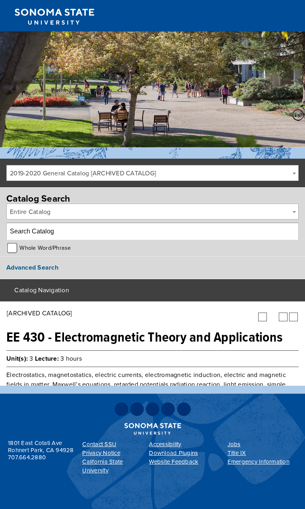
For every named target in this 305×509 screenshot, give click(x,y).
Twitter (137, 409)
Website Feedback (173, 461)
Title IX (237, 453)
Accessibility (165, 444)
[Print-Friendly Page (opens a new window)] (283, 317)
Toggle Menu (289, 16)
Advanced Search (32, 268)
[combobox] (152, 173)
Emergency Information (259, 461)
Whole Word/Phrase (45, 248)
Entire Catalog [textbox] (30, 212)
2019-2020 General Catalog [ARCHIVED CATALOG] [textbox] (83, 173)
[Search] (290, 231)
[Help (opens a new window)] (293, 317)
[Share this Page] (272, 317)
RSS (184, 409)
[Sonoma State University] (54, 31)
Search (260, 17)
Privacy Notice (101, 453)
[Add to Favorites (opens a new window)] (262, 317)
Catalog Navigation (41, 290)
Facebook (121, 409)
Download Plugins (173, 453)
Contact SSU (99, 444)
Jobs (234, 444)
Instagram (152, 409)
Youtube (168, 409)
